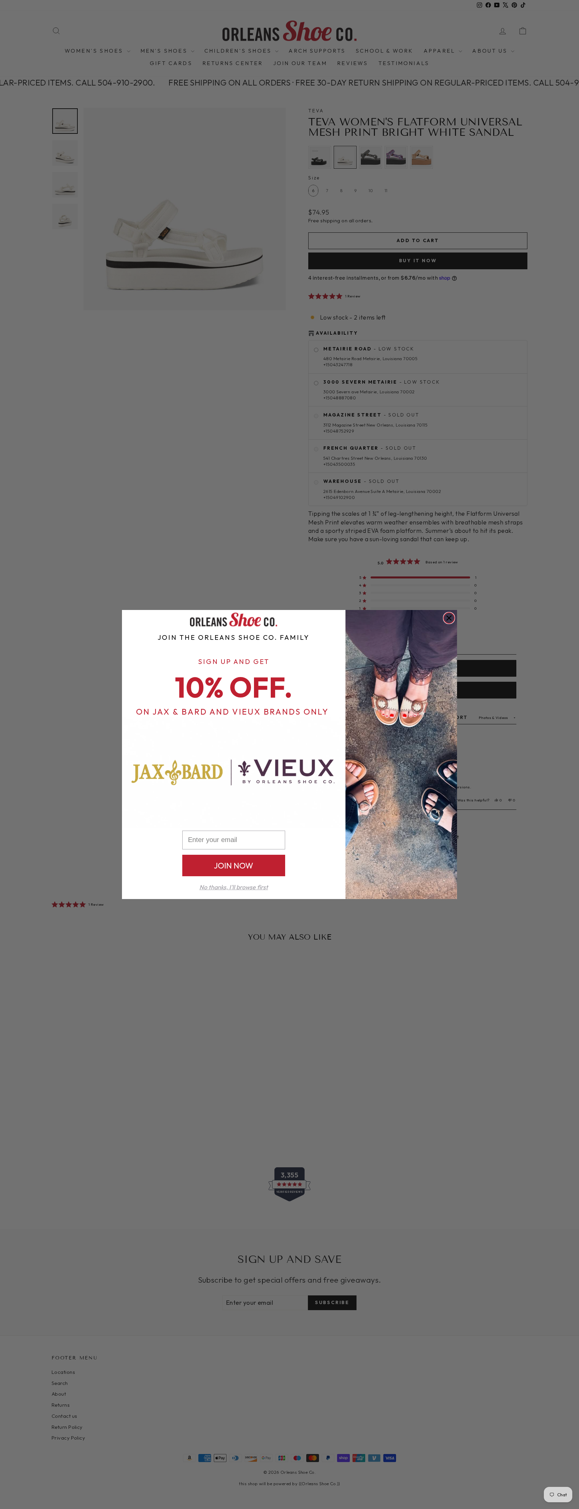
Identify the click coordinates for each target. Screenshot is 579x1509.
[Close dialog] (449, 618)
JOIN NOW (233, 865)
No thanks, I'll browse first (233, 887)
